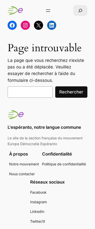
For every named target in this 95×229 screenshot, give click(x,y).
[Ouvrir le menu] (48, 11)
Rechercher (71, 91)
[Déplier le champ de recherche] (80, 10)
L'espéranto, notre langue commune (44, 127)
